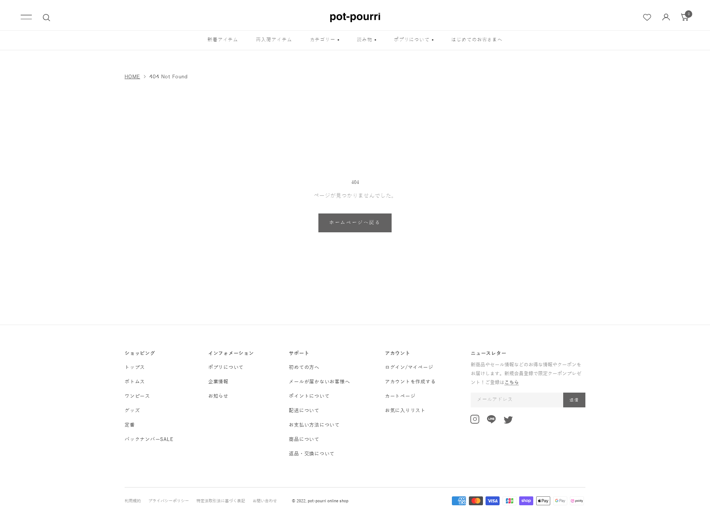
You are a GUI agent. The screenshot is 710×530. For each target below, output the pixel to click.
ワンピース (137, 396)
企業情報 (218, 381)
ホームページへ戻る (355, 222)
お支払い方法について (314, 425)
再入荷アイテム (274, 39)
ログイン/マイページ (409, 367)
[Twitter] (508, 421)
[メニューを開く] (26, 18)
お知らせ (218, 396)
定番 (130, 425)
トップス (135, 367)
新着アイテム (222, 39)
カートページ (400, 396)
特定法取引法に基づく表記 (220, 501)
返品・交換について (312, 454)
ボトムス (135, 381)
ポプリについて (412, 39)
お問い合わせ (265, 501)
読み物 (364, 39)
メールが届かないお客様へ (319, 381)
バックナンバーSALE (149, 439)
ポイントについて (309, 396)
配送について (304, 410)
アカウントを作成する (410, 381)
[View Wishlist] (647, 17)
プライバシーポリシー (168, 501)
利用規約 (133, 501)
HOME (132, 76)
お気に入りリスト (405, 410)
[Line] (491, 420)
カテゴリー (323, 39)
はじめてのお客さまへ (477, 39)
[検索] (46, 17)
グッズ (132, 410)
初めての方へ (304, 367)
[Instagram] (474, 421)
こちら (511, 382)
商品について (304, 439)
